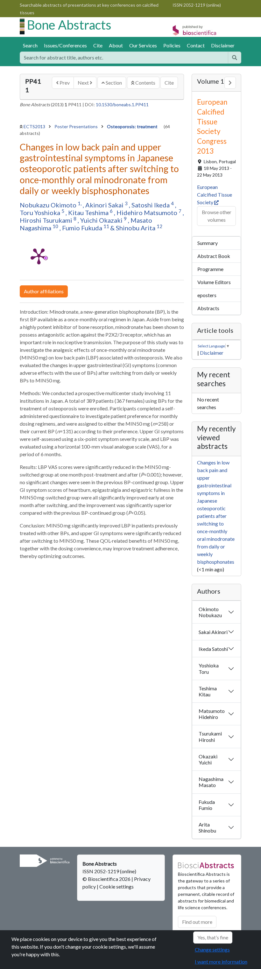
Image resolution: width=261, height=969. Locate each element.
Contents (144, 83)
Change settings (212, 949)
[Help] (234, 58)
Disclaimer (223, 45)
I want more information (221, 962)
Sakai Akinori (213, 632)
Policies (171, 45)
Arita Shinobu (207, 827)
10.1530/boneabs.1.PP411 (122, 104)
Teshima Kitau (208, 691)
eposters (206, 295)
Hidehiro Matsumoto (147, 212)
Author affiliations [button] (44, 291)
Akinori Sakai (105, 205)
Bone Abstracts (69, 24)
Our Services (143, 45)
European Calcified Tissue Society (214, 194)
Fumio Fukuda (82, 228)
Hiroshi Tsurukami (47, 220)
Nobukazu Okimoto (49, 205)
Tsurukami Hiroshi (210, 736)
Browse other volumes (216, 216)
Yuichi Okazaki (102, 220)
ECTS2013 (35, 126)
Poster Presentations (76, 126)
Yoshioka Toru (209, 668)
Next (84, 83)
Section (113, 83)
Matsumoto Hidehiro (212, 714)
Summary (207, 243)
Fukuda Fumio (207, 805)
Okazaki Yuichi (208, 759)
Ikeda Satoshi (213, 649)
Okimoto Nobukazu (210, 612)
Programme (210, 269)
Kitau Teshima (89, 212)
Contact (196, 45)
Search (30, 45)
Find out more (197, 922)
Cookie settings (116, 886)
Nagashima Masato (211, 782)
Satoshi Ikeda (151, 205)
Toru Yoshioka (40, 212)
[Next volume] (230, 83)
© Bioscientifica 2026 (106, 879)
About (116, 45)
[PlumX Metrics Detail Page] (39, 256)
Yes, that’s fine (212, 937)
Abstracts (208, 308)
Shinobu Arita (136, 228)
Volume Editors (214, 282)
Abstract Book (213, 256)
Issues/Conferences (65, 45)
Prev (64, 83)
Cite (97, 45)
